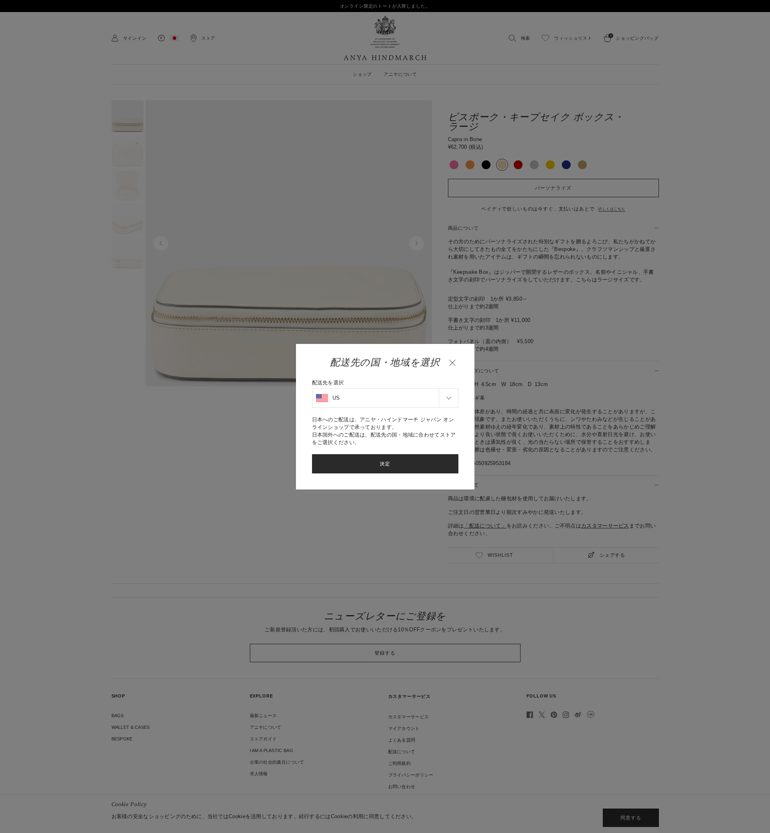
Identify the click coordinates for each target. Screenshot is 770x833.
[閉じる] (452, 363)
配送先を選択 (328, 383)
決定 (385, 464)
